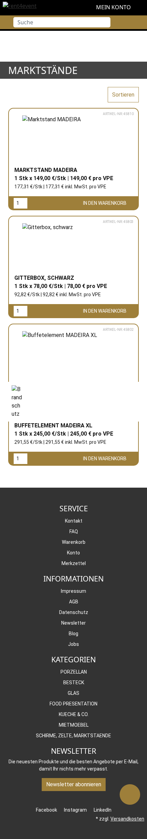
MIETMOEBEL (74, 725)
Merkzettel (74, 563)
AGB (73, 601)
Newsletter (73, 623)
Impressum (73, 591)
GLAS (73, 693)
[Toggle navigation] (5, 22)
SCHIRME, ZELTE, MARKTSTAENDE (73, 735)
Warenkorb (73, 542)
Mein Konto (113, 7)
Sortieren (123, 94)
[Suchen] (105, 22)
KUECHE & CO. (74, 714)
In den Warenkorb (105, 203)
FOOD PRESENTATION (73, 703)
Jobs (73, 644)
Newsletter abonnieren (73, 784)
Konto (73, 552)
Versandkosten (127, 819)
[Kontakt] (130, 794)
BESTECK (73, 682)
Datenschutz (73, 612)
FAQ (73, 531)
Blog (73, 633)
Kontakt (73, 521)
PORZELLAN (74, 672)
